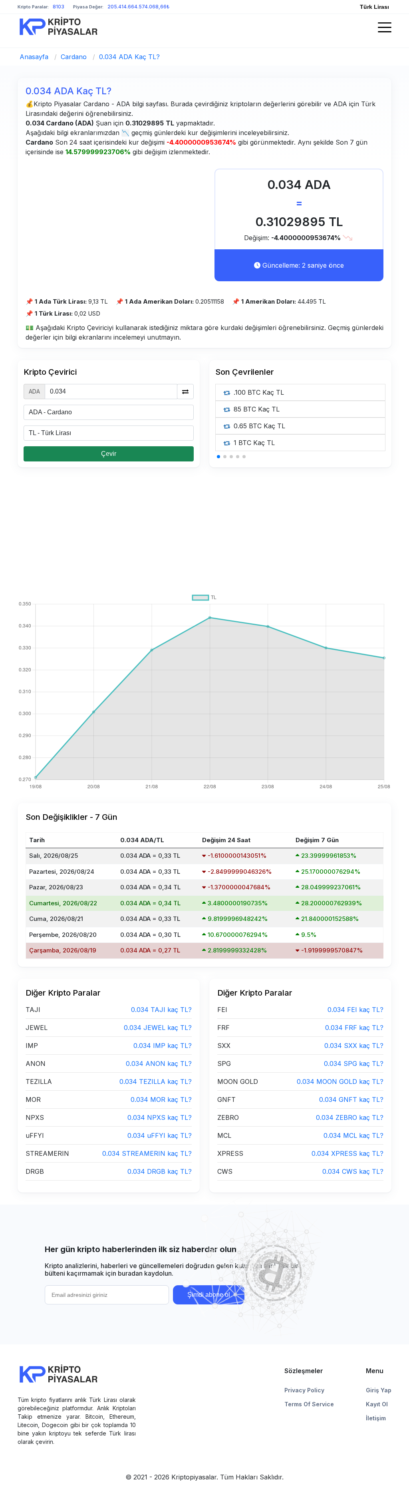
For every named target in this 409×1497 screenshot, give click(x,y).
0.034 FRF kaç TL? (354, 1028)
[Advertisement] (115, 224)
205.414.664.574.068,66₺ (138, 7)
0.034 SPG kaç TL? (353, 1064)
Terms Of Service (309, 1404)
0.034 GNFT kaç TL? (351, 1099)
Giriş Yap (378, 1390)
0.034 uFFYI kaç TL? (159, 1135)
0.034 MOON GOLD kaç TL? (340, 1081)
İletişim (376, 1418)
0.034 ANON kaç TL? (159, 1064)
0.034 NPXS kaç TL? (159, 1117)
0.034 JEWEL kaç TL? (158, 1028)
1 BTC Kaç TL (253, 443)
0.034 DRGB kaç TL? (159, 1171)
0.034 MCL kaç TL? (353, 1135)
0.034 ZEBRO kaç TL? (349, 1117)
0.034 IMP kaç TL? (162, 1046)
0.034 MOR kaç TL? (161, 1099)
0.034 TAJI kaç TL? (161, 1010)
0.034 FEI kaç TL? (355, 1010)
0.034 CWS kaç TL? (352, 1171)
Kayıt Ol (377, 1404)
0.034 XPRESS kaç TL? (347, 1153)
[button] (218, 456)
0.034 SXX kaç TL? (353, 1046)
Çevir (108, 453)
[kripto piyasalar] (58, 26)
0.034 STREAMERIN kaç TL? (147, 1153)
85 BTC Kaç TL (256, 409)
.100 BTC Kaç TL (258, 392)
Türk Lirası (374, 7)
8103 (58, 7)
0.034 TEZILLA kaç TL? (155, 1081)
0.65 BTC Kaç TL (258, 426)
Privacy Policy (304, 1390)
